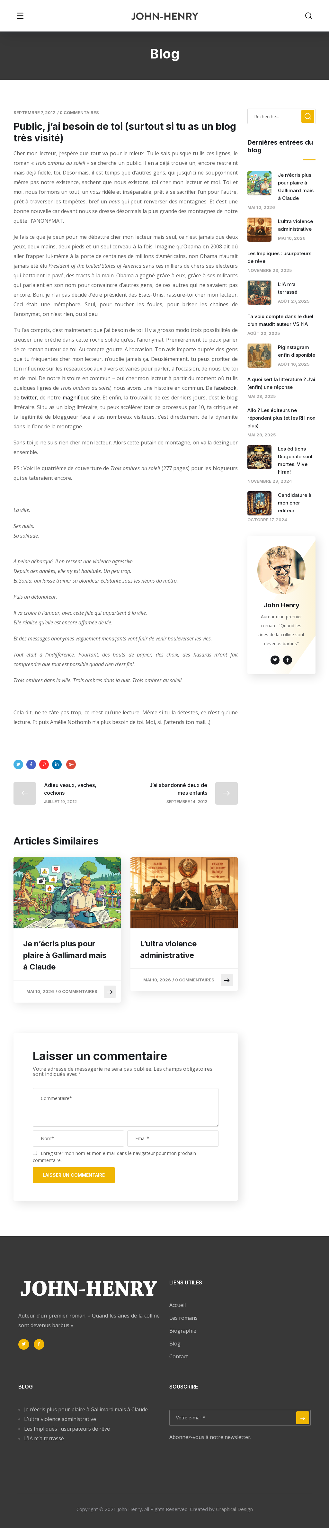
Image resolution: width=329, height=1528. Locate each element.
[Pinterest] (44, 764)
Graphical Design (234, 1509)
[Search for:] (281, 116)
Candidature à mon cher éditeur (294, 503)
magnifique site (81, 397)
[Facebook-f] (39, 1344)
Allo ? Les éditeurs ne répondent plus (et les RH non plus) (281, 418)
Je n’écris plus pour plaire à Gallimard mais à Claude (64, 955)
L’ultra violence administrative (168, 949)
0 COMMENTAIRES (79, 112)
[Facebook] (31, 764)
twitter (29, 397)
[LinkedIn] (57, 764)
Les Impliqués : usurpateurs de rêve (67, 1428)
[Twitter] (18, 764)
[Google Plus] (71, 764)
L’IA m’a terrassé (44, 1438)
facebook (225, 387)
